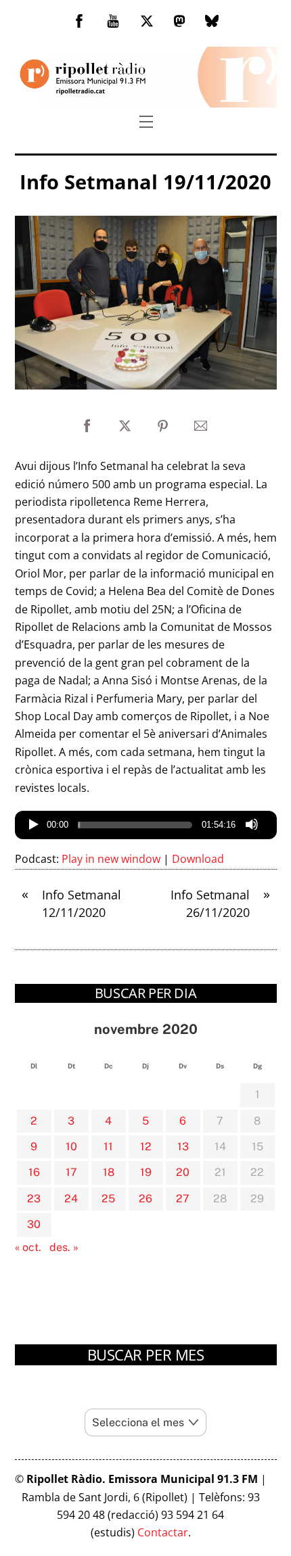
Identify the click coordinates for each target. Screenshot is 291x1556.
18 (108, 1172)
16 (34, 1172)
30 (34, 1224)
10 (71, 1146)
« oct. (28, 1247)
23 (34, 1198)
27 (182, 1198)
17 (71, 1172)
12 (146, 1146)
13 (183, 1146)
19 (146, 1172)
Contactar (162, 1532)
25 (108, 1198)
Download (198, 858)
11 (108, 1146)
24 (71, 1198)
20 (182, 1172)
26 (145, 1198)
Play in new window (111, 858)
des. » (64, 1247)
